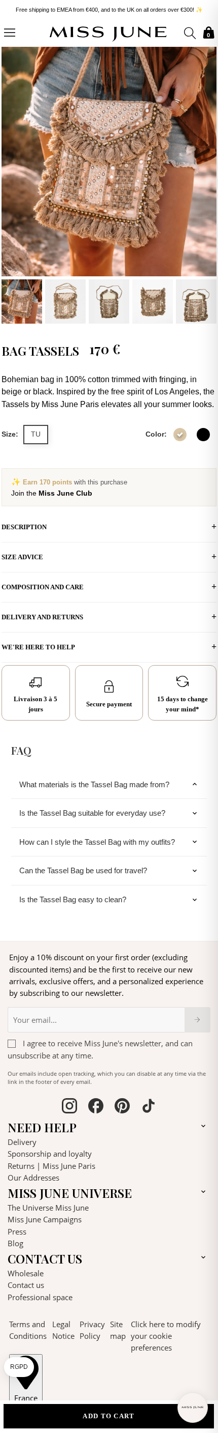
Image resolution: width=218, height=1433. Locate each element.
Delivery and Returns (42, 617)
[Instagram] (69, 1107)
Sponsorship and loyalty (50, 1154)
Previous (12, 184)
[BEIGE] (180, 434)
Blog (15, 1243)
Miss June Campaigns (45, 1219)
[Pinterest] (122, 1107)
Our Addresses (33, 1177)
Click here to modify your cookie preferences (166, 1336)
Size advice (22, 557)
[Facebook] (96, 1107)
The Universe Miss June (48, 1207)
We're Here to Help (38, 647)
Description (24, 527)
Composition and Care (43, 587)
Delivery (22, 1142)
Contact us (26, 1285)
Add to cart (108, 1416)
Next (206, 184)
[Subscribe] (197, 1020)
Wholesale (26, 1273)
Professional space (40, 1297)
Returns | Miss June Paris (51, 1166)
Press (17, 1231)
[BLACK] (203, 434)
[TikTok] (148, 1107)
